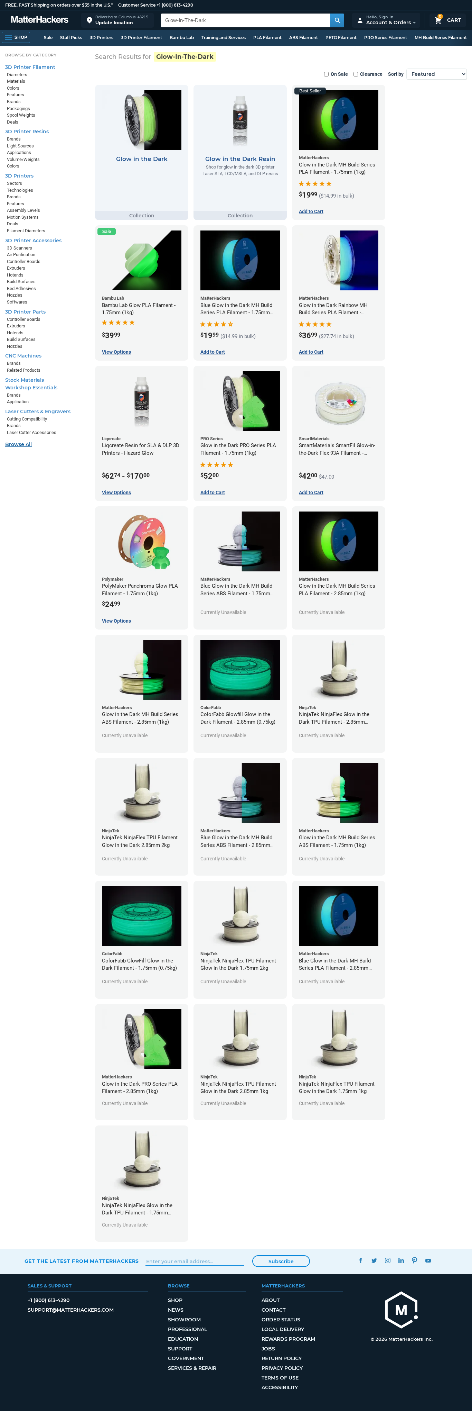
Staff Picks (71, 37)
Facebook (361, 1260)
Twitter (374, 1260)
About (271, 1300)
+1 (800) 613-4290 (175, 5)
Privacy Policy (282, 1368)
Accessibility (280, 1387)
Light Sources (20, 145)
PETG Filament (341, 37)
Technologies (20, 190)
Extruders (16, 268)
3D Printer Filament (141, 37)
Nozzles (14, 295)
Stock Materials (24, 380)
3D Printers (101, 37)
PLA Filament (267, 37)
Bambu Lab (182, 37)
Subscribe (281, 1261)
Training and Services (223, 37)
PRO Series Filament (385, 37)
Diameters (17, 74)
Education (183, 1339)
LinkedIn (401, 1260)
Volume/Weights (23, 159)
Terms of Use (280, 1378)
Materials (16, 81)
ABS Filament (303, 37)
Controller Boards (23, 261)
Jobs (268, 1349)
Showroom (184, 1320)
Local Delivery (283, 1329)
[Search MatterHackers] (337, 20)
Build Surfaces (21, 281)
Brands (14, 101)
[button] (117, 20)
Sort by (396, 74)
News (175, 1310)
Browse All (18, 444)
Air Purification (21, 254)
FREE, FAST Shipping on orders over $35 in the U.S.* (59, 5)
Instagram (388, 1260)
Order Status (281, 1320)
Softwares (17, 302)
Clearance (371, 74)
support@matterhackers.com (71, 1310)
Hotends (15, 275)
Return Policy (282, 1358)
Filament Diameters (26, 230)
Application (18, 401)
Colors (13, 88)
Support (180, 1349)
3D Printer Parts (25, 312)
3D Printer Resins (27, 131)
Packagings (18, 108)
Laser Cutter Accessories (31, 432)
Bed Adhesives (21, 288)
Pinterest (415, 1260)
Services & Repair (192, 1368)
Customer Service (136, 5)
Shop (175, 1300)
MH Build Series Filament (441, 37)
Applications (19, 152)
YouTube (428, 1260)
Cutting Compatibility (27, 419)
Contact (273, 1310)
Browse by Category (31, 55)
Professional (187, 1329)
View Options (116, 352)
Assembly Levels (23, 210)
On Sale (339, 74)
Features (15, 94)
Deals (12, 122)
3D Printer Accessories (33, 240)
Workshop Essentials (31, 388)
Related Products (23, 370)
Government (186, 1358)
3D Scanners (19, 248)
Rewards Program (288, 1339)
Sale (48, 37)
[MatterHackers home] (39, 20)
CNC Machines (23, 356)
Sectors (14, 183)
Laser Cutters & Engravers (37, 411)
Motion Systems (23, 217)
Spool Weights (21, 115)
